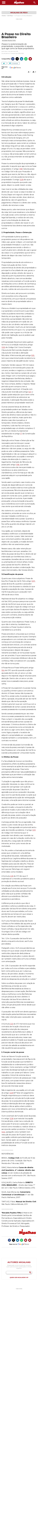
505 (32, 355)
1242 (3, 1132)
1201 (33, 581)
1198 (17, 465)
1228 (22, 180)
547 (29, 392)
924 (3, 670)
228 (11, 876)
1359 (3, 347)
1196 (20, 169)
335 (11, 1024)
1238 (12, 1119)
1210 (34, 830)
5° (21, 434)
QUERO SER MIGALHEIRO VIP (19, 1277)
